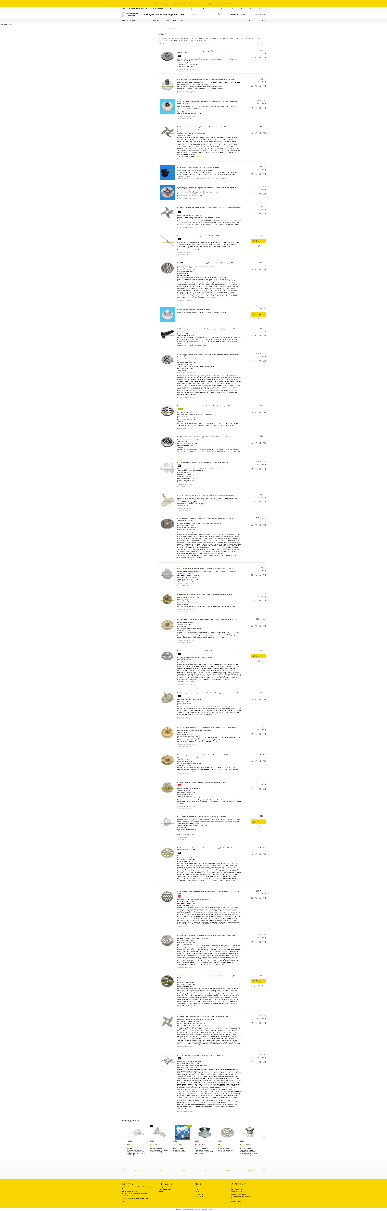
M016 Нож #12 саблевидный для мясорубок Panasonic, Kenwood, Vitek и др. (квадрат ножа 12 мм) (209, 208)
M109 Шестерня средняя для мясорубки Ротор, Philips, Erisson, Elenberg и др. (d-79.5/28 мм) (208, 620)
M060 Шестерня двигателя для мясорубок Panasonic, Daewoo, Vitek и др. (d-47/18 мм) (206, 727)
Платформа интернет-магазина (183, 1209)
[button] (203, 9)
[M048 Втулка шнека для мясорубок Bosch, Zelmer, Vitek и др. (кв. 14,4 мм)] (167, 822)
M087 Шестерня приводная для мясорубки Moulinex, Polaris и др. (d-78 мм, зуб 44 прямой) (207, 693)
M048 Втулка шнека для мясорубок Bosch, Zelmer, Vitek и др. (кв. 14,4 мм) (202, 817)
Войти (161, 1192)
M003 (197, 156)
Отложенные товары (165, 1189)
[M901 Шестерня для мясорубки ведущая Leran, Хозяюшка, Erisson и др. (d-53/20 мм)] (167, 84)
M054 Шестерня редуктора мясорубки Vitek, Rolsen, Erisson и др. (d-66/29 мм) (203, 755)
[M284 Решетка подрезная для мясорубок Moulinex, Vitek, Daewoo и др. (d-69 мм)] (167, 411)
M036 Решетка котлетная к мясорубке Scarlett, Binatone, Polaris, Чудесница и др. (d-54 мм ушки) (208, 892)
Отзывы (197, 1192)
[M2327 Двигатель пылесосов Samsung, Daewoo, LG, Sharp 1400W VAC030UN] (205, 1133)
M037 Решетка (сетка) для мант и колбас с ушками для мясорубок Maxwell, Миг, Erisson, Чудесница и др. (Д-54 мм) (206, 848)
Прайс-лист (198, 1187)
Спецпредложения (130, 1120)
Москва (9, 24)
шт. (229, 9)
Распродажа (259, 14)
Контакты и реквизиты (238, 1194)
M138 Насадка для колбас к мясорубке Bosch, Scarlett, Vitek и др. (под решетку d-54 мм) (207, 329)
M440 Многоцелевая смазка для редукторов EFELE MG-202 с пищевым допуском (205, 236)
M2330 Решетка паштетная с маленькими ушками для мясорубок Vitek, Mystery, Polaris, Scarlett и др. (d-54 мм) (206, 519)
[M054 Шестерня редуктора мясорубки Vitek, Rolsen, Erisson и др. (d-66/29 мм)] (167, 760)
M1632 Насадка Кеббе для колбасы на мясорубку (194, 309)
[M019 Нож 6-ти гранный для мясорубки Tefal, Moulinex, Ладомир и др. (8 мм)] (167, 1021)
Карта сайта (199, 1194)
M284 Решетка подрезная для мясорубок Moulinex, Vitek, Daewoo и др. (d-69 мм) (204, 406)
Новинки (234, 14)
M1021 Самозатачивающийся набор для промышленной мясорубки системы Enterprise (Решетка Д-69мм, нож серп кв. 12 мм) (207, 188)
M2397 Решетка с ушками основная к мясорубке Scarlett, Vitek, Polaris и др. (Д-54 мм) (206, 263)
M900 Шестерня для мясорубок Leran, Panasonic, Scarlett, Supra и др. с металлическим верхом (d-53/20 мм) (207, 102)
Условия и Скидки (237, 1192)
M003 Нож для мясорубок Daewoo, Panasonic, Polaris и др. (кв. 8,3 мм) (200, 1055)
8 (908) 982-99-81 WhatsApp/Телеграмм (164, 14)
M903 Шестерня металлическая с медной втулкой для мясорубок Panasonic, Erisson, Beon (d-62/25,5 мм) (208, 52)
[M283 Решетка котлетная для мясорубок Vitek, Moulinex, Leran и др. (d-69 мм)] (167, 442)
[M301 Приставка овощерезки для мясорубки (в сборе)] (182, 1133)
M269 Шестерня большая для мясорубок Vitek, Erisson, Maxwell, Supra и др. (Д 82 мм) (206, 495)
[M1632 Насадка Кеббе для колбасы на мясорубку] (167, 314)
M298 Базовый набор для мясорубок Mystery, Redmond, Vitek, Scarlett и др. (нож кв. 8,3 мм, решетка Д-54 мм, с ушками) (207, 355)
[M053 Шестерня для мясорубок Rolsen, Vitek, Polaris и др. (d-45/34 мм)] (167, 787)
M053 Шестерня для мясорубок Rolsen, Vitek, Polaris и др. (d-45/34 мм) (201, 782)
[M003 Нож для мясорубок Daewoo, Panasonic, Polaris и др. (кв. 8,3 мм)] (167, 1060)
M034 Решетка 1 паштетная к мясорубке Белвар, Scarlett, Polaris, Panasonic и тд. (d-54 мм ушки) (207, 977)
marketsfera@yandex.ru (129, 1191)
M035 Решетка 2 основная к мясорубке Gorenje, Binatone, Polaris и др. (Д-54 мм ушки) (206, 935)
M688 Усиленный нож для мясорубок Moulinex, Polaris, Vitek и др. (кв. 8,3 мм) (202, 127)
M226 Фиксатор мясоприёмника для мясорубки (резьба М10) (198, 167)
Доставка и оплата (176, 9)
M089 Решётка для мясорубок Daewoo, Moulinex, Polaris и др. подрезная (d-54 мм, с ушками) (208, 651)
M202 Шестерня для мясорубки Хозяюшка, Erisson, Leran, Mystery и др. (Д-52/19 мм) (205, 568)
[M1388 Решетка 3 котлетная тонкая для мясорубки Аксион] (227, 1133)
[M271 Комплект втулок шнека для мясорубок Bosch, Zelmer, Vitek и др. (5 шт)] (167, 467)
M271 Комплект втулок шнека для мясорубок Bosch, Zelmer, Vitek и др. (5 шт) (203, 462)
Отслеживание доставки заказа (241, 1196)
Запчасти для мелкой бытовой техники (167, 20)
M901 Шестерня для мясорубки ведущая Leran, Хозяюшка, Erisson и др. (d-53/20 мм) (205, 79)
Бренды (245, 14)
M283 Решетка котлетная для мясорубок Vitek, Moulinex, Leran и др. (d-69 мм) (203, 437)
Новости (197, 1189)
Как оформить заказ (194, 9)
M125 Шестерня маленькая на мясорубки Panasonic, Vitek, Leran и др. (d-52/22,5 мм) (205, 594)
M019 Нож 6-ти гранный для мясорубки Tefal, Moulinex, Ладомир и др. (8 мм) (202, 1016)
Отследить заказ (164, 1187)
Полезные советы (236, 1199)
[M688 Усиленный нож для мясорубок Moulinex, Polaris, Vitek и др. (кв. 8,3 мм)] (167, 132)
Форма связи (199, 1196)
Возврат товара (236, 1201)
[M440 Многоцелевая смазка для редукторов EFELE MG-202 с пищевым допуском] (167, 241)
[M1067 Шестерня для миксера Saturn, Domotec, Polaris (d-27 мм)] (160, 1133)
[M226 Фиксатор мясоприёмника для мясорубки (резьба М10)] (167, 172)
